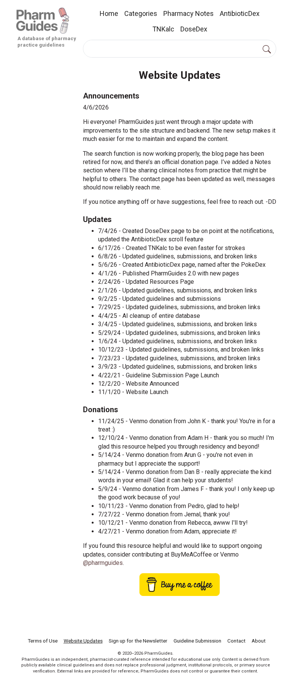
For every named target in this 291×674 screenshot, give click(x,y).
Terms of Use (43, 641)
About (259, 641)
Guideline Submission (197, 641)
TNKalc (163, 29)
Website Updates (83, 641)
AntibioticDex (240, 13)
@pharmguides (103, 562)
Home (109, 13)
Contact (236, 641)
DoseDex (193, 29)
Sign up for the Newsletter (138, 641)
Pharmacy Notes (188, 13)
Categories (140, 13)
